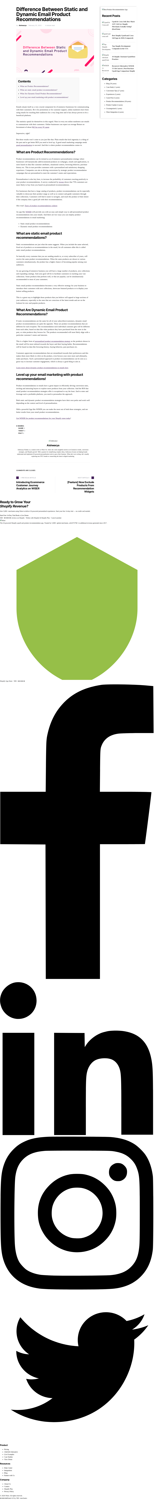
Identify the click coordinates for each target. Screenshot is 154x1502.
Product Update (111, 105)
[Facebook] (77, 831)
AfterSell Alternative (11, 1452)
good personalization (24, 145)
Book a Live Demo (22, 515)
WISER (29, 212)
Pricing (6, 1449)
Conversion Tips (111, 91)
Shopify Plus (8, 1489)
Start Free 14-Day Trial (7, 515)
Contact (6, 1486)
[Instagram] (77, 1213)
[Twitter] (77, 1367)
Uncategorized (111, 108)
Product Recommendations (115, 101)
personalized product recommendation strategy (52, 341)
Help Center (8, 1468)
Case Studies (8, 1457)
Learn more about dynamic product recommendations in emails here (42, 368)
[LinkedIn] (77, 1058)
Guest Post (109, 98)
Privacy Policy (9, 1491)
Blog (107, 83)
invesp (61, 182)
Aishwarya (23, 25)
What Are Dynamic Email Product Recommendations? (41, 94)
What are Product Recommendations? (34, 86)
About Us (7, 1484)
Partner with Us (9, 1475)
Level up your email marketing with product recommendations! (44, 97)
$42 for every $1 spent (40, 127)
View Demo (8, 1459)
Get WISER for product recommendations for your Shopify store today (43, 418)
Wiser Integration (112, 112)
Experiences (110, 94)
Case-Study (110, 87)
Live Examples (9, 1454)
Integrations (8, 1470)
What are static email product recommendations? (38, 90)
